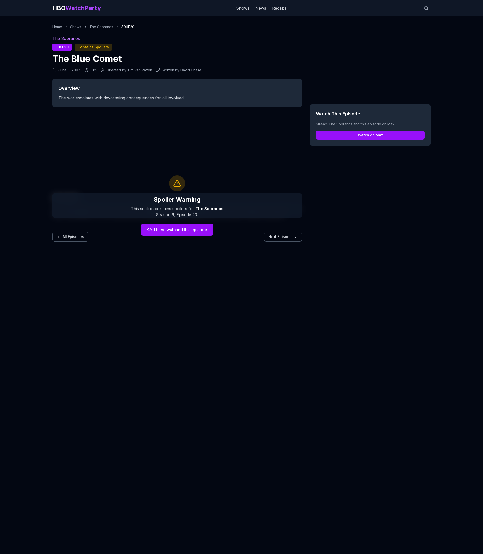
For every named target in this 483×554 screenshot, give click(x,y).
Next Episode (280, 236)
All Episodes (73, 236)
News (260, 8)
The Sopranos (101, 27)
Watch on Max (370, 135)
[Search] (426, 8)
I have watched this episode (180, 229)
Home (57, 27)
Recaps (279, 8)
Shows (242, 8)
